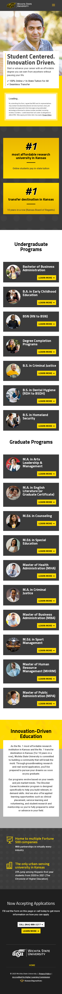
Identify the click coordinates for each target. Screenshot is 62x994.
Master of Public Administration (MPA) (39, 694)
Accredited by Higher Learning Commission (31, 977)
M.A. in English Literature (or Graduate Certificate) (38, 491)
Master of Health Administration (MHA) (39, 566)
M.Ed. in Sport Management (33, 641)
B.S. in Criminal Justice (39, 365)
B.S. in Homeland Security (35, 416)
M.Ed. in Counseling (37, 515)
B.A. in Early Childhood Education (39, 293)
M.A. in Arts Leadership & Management (33, 462)
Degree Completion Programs (37, 342)
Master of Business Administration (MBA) (39, 616)
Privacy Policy (46, 115)
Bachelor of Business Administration (38, 268)
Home (32, 965)
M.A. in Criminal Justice (34, 591)
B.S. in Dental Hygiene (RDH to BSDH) (39, 391)
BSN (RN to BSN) (35, 316)
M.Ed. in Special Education (34, 541)
